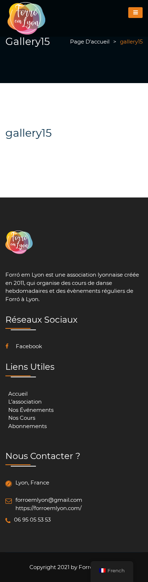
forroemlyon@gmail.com (48, 499)
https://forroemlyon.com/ (48, 508)
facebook (28, 346)
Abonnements (27, 426)
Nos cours (21, 417)
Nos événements (31, 409)
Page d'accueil (90, 41)
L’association (25, 401)
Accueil (18, 393)
